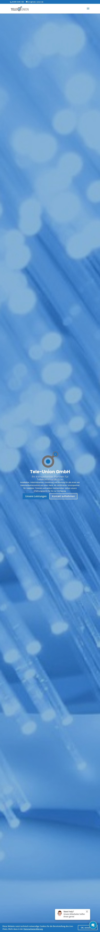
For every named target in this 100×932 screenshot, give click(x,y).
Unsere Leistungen (36, 496)
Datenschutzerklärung (33, 929)
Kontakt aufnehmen (63, 496)
